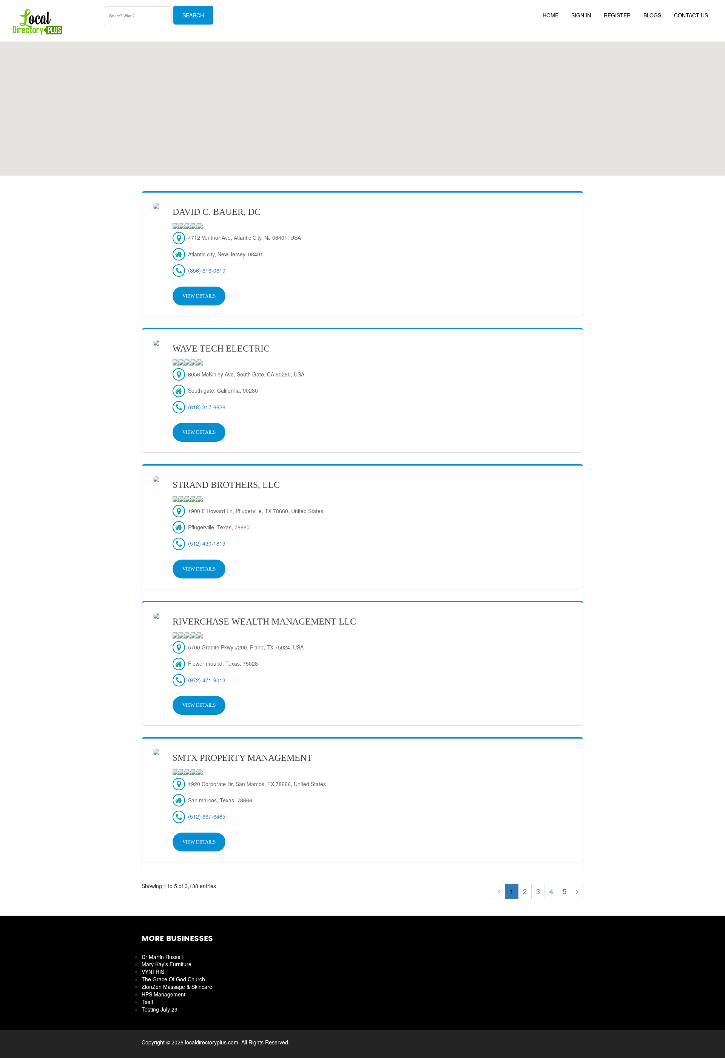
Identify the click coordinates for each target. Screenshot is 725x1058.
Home (550, 15)
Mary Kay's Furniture (166, 964)
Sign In (581, 15)
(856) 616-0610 (206, 270)
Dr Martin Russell (162, 957)
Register (617, 15)
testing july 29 (159, 1009)
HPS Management (163, 994)
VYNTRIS (153, 971)
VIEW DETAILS (199, 296)
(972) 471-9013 (206, 680)
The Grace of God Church (173, 979)
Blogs (652, 15)
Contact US (691, 15)
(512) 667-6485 (206, 816)
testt (147, 1002)
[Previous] (499, 891)
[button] (362, 104)
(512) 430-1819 (206, 543)
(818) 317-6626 (206, 407)
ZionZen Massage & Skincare (177, 986)
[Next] (577, 891)
